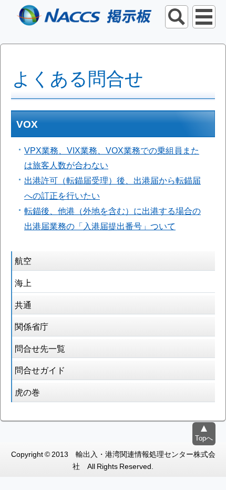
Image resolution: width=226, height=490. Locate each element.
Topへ (204, 438)
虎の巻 (27, 391)
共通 (23, 304)
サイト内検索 (176, 16)
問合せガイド (40, 369)
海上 (23, 282)
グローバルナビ (203, 16)
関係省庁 (31, 326)
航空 (23, 260)
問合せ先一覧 (40, 348)
